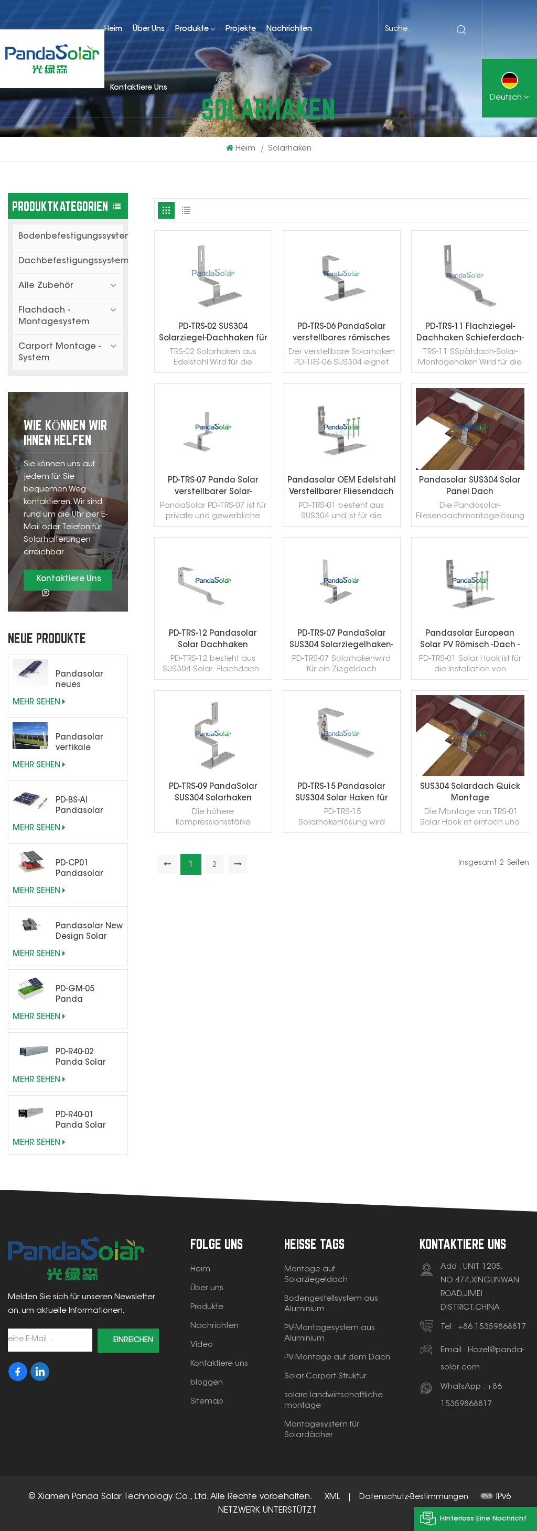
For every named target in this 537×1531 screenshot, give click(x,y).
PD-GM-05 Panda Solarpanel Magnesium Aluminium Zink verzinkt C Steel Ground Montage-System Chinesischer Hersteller (87, 995)
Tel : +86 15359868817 (484, 1327)
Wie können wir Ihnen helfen (65, 432)
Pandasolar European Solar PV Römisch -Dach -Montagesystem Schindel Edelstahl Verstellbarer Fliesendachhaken (469, 640)
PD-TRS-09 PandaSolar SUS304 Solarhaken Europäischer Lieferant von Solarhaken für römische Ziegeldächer (213, 794)
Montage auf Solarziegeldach (316, 1275)
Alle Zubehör (45, 286)
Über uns (149, 29)
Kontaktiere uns (138, 88)
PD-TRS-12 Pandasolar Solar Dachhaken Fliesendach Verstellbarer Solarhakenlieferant (213, 640)
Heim (113, 29)
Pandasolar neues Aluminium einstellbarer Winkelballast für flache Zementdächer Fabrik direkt (86, 681)
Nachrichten (289, 29)
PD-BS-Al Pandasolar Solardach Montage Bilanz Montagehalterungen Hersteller (89, 807)
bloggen (206, 1383)
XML (332, 1497)
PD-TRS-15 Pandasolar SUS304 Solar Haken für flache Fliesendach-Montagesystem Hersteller (341, 794)
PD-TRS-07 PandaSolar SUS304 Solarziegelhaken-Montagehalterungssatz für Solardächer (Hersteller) (341, 640)
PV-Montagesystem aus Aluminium (329, 1333)
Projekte (240, 29)
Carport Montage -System (59, 352)
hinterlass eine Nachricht (483, 1518)
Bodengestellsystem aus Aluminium (331, 1304)
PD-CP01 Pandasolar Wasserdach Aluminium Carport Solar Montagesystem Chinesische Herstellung (89, 870)
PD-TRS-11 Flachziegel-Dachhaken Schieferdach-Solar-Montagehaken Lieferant (470, 334)
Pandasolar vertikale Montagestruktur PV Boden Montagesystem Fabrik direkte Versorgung (89, 744)
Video (201, 1345)
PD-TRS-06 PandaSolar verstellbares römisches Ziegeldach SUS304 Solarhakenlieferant (341, 334)
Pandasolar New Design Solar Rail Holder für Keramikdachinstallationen (89, 933)
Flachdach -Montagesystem (54, 316)
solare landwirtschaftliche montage (333, 1400)
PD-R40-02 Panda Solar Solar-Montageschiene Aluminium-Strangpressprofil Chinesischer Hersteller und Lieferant (89, 1058)
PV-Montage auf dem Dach (337, 1358)
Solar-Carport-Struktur (325, 1376)
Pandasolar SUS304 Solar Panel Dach (470, 486)
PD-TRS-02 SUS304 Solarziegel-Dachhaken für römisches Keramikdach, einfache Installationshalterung (213, 334)
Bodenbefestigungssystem (70, 236)
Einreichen (133, 1340)
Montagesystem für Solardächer (321, 1430)
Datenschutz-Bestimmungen (413, 1497)
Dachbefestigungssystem (70, 261)
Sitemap (206, 1402)
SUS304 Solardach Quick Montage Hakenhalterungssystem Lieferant (470, 794)
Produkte (192, 29)
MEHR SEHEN (36, 702)
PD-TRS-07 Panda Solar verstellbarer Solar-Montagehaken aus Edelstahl (213, 487)
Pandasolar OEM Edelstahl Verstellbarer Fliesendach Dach (341, 487)
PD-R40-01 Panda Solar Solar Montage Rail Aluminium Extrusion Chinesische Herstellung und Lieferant (88, 1121)
